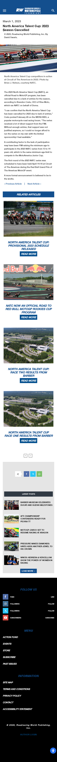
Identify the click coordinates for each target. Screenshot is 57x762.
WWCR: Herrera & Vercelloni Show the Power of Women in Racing (36, 560)
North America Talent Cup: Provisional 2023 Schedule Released (28, 246)
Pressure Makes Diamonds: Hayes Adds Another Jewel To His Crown (36, 546)
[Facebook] (26, 474)
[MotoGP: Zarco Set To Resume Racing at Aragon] (11, 532)
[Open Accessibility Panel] (53, 751)
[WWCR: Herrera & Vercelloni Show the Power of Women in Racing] (11, 560)
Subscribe (49, 618)
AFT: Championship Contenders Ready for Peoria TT (32, 519)
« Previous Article (13, 183)
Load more (27, 571)
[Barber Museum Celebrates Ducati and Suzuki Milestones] (11, 505)
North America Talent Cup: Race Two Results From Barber (28, 372)
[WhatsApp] (39, 474)
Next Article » (34, 183)
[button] (4, 10)
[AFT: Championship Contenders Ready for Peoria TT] (11, 519)
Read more (28, 253)
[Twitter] (33, 474)
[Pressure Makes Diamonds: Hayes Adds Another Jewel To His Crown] (11, 546)
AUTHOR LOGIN (28, 734)
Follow (51, 604)
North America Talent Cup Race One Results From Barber (28, 434)
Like (52, 597)
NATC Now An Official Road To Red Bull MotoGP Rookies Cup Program (28, 309)
